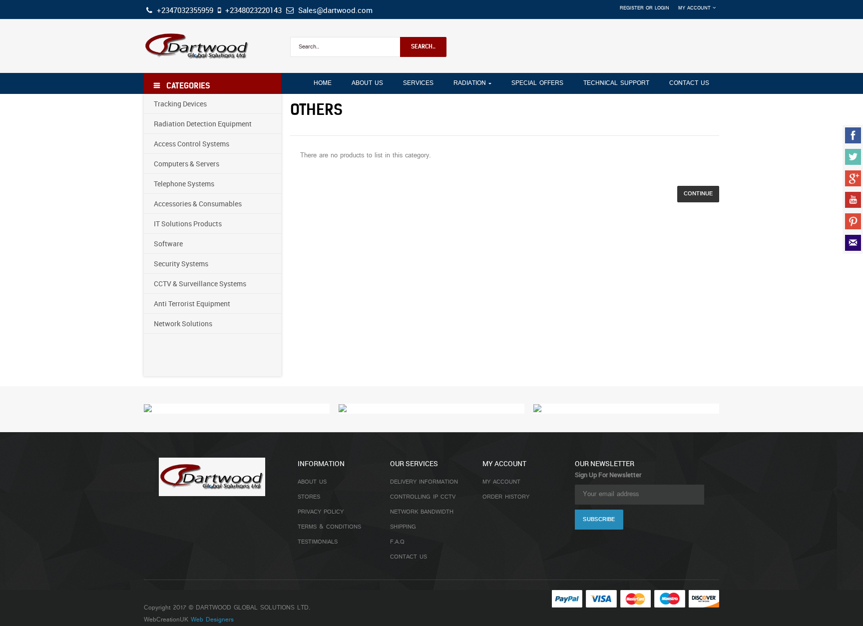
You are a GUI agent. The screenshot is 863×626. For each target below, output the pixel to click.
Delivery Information (424, 482)
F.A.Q (397, 542)
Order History (505, 497)
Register (632, 8)
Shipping (403, 527)
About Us (312, 482)
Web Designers (212, 620)
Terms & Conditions (329, 527)
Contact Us (408, 557)
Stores (309, 497)
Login (662, 8)
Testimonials (318, 542)
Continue (698, 194)
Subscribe (599, 520)
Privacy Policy (321, 512)
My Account (501, 482)
